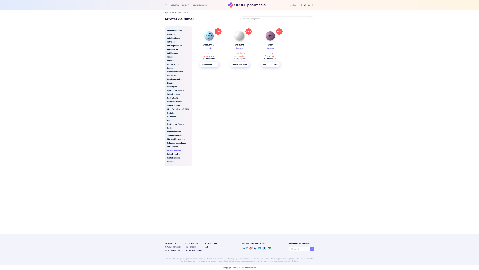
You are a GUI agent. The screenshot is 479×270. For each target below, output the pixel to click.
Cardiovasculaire (174, 79)
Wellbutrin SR (209, 45)
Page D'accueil (171, 243)
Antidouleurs (172, 147)
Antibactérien (172, 49)
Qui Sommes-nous (172, 250)
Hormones (171, 117)
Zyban (270, 45)
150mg (209, 53)
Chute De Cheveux (174, 102)
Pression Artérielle (175, 72)
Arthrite (170, 57)
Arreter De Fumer (174, 151)
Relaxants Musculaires (176, 143)
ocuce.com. (235, 267)
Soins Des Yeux (173, 94)
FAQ (206, 247)
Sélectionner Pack (209, 64)
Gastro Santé (172, 98)
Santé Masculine (174, 132)
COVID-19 (171, 34)
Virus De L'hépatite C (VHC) (178, 109)
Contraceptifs (173, 64)
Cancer (170, 68)
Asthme (170, 61)
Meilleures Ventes (174, 31)
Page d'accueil (170, 13)
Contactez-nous (191, 243)
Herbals (170, 113)
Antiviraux (171, 42)
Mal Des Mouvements (176, 139)
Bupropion (209, 48)
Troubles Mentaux (174, 135)
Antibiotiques (172, 53)
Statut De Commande (173, 247)
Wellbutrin (239, 45)
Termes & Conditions (193, 250)
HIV (168, 121)
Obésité (170, 162)
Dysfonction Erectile (175, 91)
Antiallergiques (173, 38)
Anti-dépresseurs (174, 46)
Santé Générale (173, 105)
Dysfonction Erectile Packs (175, 126)
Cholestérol (172, 75)
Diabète (170, 83)
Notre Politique (211, 243)
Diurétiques (172, 87)
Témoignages (190, 247)
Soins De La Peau (174, 154)
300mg (242, 53)
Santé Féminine (173, 158)
